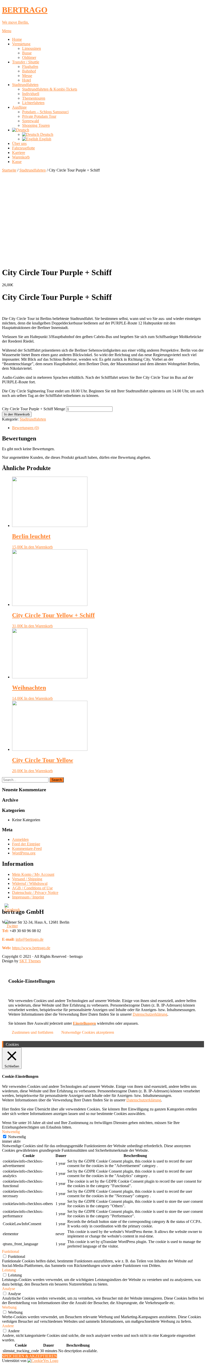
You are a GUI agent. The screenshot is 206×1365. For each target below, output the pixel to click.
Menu (6, 31)
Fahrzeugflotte (23, 148)
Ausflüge (19, 107)
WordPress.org (23, 853)
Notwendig (17, 1137)
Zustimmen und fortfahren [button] (32, 1032)
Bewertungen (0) (25, 428)
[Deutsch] (20, 130)
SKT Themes (30, 961)
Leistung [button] (9, 1270)
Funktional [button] (10, 1251)
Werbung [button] (9, 1307)
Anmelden (20, 839)
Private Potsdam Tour (39, 116)
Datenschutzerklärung (150, 1014)
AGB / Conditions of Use (32, 888)
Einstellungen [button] (84, 1023)
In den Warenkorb (17, 414)
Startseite (9, 170)
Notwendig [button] (11, 1132)
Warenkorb (21, 157)
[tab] (108, 428)
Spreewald (30, 121)
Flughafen (30, 66)
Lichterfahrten (33, 103)
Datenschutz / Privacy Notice (35, 892)
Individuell (30, 94)
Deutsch (46, 134)
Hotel (26, 80)
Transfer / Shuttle (25, 62)
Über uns (19, 143)
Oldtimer (29, 57)
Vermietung (21, 44)
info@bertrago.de (29, 939)
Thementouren (33, 98)
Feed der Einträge (26, 844)
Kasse (17, 161)
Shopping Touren (36, 125)
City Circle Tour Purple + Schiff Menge (33, 409)
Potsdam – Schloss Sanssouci (45, 112)
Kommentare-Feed (27, 848)
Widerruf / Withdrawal (29, 883)
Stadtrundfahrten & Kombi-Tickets (49, 89)
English (44, 139)
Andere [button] (8, 1326)
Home (17, 39)
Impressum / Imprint (28, 897)
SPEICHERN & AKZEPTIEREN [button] (29, 1356)
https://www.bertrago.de (31, 948)
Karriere (18, 152)
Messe (27, 75)
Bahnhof (29, 71)
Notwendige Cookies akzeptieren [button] (87, 1032)
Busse (27, 53)
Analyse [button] (8, 1289)
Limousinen (31, 48)
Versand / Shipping (27, 879)
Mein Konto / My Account (33, 874)
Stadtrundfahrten (25, 84)
